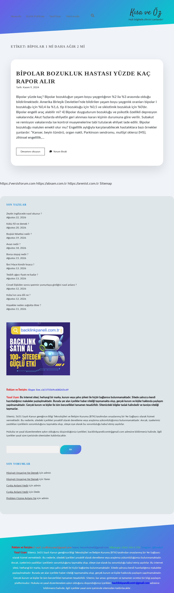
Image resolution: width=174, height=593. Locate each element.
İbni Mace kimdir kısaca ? (20, 264)
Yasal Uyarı (55, 16)
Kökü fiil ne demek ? (17, 224)
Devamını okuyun (33, 152)
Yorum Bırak (60, 151)
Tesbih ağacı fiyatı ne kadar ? (22, 274)
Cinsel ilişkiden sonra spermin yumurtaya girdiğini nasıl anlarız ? (41, 285)
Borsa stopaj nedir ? (17, 254)
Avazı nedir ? (13, 244)
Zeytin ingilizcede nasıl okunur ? (24, 213)
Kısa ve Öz (145, 12)
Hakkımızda (72, 16)
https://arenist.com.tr (83, 183)
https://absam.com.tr (51, 183)
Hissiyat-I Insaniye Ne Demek (22, 473)
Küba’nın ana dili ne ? (18, 295)
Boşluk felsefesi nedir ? (19, 234)
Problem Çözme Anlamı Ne (21, 498)
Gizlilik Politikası (35, 16)
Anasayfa (16, 16)
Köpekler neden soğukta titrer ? (23, 305)
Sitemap (106, 183)
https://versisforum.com (17, 183)
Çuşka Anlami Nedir (17, 485)
